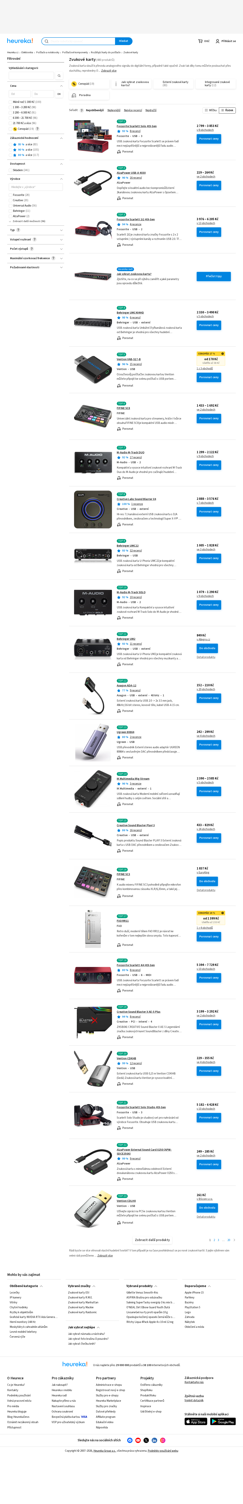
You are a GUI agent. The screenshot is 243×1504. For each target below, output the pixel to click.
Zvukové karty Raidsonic (82, 1312)
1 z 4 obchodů (205, 928)
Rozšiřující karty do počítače (105, 52)
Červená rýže (17, 1337)
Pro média (13, 1406)
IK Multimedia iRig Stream (133, 779)
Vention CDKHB (126, 1058)
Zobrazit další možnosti (26, 221)
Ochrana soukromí (62, 1412)
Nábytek (190, 1322)
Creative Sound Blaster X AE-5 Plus (138, 1012)
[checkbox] (10, 102)
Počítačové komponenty (75, 52)
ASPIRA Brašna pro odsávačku (144, 1298)
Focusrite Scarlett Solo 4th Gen (137, 126)
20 (228, 1240)
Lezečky (15, 1293)
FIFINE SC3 (123, 874)
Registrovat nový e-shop (110, 1390)
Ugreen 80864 (125, 732)
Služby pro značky (106, 1406)
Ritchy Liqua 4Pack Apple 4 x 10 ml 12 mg (150, 1322)
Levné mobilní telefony (23, 1332)
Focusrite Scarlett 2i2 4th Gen (136, 219)
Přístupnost (14, 1428)
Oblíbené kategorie (24, 1286)
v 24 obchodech (206, 829)
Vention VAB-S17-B (129, 359)
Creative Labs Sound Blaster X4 (136, 499)
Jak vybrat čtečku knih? (81, 1344)
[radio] (10, 144)
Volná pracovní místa (19, 1401)
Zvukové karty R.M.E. (80, 1298)
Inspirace (145, 1406)
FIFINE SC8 (123, 408)
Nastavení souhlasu (63, 1406)
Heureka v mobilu (62, 1390)
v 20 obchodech (206, 689)
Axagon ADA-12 (126, 686)
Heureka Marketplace (108, 1401)
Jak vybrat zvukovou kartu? (134, 274)
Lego (188, 1312)
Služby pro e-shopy (107, 1396)
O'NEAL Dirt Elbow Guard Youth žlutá (148, 1307)
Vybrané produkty (139, 1286)
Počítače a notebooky (47, 52)
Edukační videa (104, 1422)
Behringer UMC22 (128, 546)
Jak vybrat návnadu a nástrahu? (86, 1334)
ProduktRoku (148, 1396)
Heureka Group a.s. (104, 1451)
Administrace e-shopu (109, 1385)
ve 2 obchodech (206, 177)
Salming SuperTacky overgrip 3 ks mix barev (150, 1302)
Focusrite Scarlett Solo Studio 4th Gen (141, 1107)
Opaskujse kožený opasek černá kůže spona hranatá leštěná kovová (150, 1317)
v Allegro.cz (203, 640)
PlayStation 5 (192, 1307)
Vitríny (13, 1302)
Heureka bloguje (17, 1412)
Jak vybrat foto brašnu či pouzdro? (88, 1339)
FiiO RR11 (123, 921)
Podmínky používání (19, 1396)
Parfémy (189, 1298)
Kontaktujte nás (194, 1382)
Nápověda (102, 1428)
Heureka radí (59, 1396)
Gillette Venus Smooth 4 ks (142, 1293)
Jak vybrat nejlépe (81, 1327)
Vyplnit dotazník (194, 1400)
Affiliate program (105, 1417)
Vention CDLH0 (126, 1201)
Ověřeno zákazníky (151, 1385)
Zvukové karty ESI (78, 1293)
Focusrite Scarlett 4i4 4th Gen (136, 965)
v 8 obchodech (205, 130)
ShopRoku (146, 1390)
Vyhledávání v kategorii (23, 68)
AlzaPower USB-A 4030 (131, 173)
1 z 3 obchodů (205, 369)
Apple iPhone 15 (194, 1293)
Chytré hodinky (19, 1307)
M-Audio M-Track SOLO (131, 592)
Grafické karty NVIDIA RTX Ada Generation (34, 1317)
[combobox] (78, 41)
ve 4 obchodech (206, 736)
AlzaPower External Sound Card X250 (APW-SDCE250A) (144, 1152)
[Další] (234, 1240)
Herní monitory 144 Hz (23, 1322)
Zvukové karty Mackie (81, 1307)
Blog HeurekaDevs (18, 1417)
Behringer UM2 (126, 639)
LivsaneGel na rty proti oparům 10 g (147, 1312)
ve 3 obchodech (206, 550)
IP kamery (15, 1298)
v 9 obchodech (205, 456)
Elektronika (27, 52)
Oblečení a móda (194, 1327)
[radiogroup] (36, 149)
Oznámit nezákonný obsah (22, 1422)
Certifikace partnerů (152, 1401)
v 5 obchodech (205, 316)
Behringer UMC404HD (130, 313)
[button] (31, 75)
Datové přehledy (106, 1412)
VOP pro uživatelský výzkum (68, 1422)
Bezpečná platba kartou (66, 1417)
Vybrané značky (79, 1286)
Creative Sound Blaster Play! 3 (136, 825)
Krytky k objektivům (21, 1312)
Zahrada (189, 1317)
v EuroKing (203, 873)
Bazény (189, 1302)
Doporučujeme (195, 1286)
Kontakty (12, 1390)
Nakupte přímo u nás (64, 1401)
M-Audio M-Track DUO (130, 453)
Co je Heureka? (16, 1385)
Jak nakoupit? (60, 1385)
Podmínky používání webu (163, 1451)
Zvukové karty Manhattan (83, 1302)
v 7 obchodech (205, 503)
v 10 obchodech (206, 969)
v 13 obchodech (206, 223)
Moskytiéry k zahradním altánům (28, 1327)
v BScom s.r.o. (205, 1199)
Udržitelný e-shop (151, 1412)
